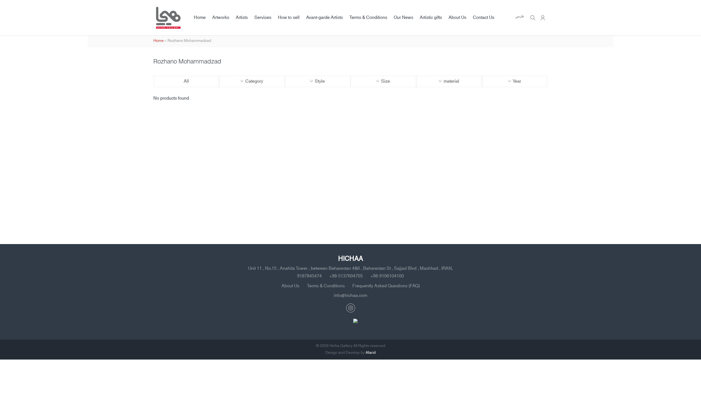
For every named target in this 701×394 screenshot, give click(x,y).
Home (200, 17)
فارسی (519, 17)
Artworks (220, 17)
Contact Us (483, 17)
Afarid (371, 352)
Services (262, 17)
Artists (242, 17)
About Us (457, 17)
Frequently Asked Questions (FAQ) (386, 286)
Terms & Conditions (368, 17)
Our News (403, 17)
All (186, 81)
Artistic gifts (431, 17)
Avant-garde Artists (324, 17)
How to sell (289, 17)
